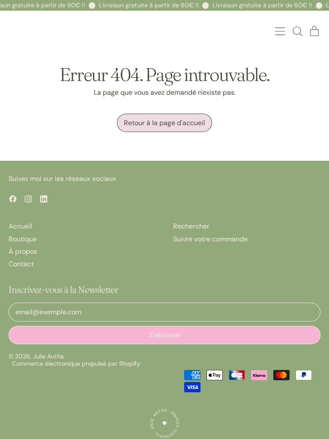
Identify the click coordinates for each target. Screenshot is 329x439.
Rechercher (191, 226)
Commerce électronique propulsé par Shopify (76, 363)
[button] (297, 31)
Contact (21, 263)
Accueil (20, 226)
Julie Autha (48, 356)
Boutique (23, 239)
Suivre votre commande (210, 239)
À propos (23, 251)
